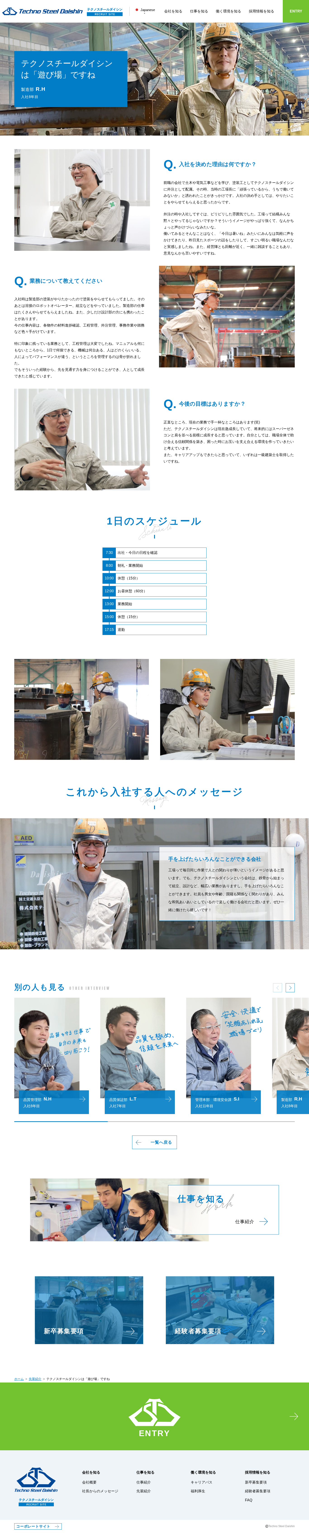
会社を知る (173, 11)
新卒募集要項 (256, 1482)
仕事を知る (199, 11)
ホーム (19, 1379)
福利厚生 (198, 1491)
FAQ (248, 1500)
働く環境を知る (228, 11)
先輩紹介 (35, 1379)
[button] (290, 987)
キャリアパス (201, 1482)
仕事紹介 (143, 1482)
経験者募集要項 (257, 1491)
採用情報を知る (261, 11)
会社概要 (89, 1482)
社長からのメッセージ (100, 1491)
